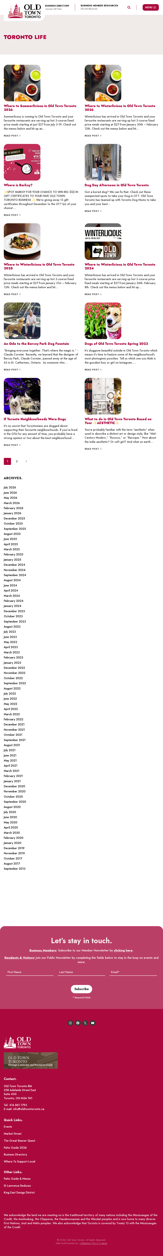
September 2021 (14, 740)
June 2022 (10, 699)
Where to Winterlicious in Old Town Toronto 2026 (120, 108)
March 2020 (12, 833)
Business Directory (15, 1154)
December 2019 (14, 848)
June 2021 (10, 755)
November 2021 (14, 730)
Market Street (12, 1134)
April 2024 (11, 590)
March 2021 (11, 771)
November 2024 (14, 570)
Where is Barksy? (18, 185)
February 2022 (13, 719)
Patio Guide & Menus (17, 1179)
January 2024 (12, 606)
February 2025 (13, 554)
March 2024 (12, 596)
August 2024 (12, 580)
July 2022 (10, 694)
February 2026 (13, 508)
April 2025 (11, 544)
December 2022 (14, 668)
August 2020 (12, 807)
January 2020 (12, 843)
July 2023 (10, 632)
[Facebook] (78, 1023)
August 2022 (12, 688)
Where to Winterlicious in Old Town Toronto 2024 (120, 266)
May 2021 (10, 760)
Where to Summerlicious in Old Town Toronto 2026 (40, 108)
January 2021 (12, 781)
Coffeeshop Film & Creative (93, 1243)
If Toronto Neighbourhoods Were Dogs (35, 419)
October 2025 (13, 524)
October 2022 (13, 678)
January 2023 (12, 663)
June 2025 (10, 539)
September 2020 (15, 802)
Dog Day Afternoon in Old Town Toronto (117, 185)
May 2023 (10, 642)
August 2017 (12, 864)
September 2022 (15, 683)
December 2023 (14, 611)
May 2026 (10, 498)
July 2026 (10, 487)
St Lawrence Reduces (17, 1186)
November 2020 (14, 791)
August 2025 (12, 534)
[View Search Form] (129, 7)
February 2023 (13, 657)
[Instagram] (70, 1023)
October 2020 (13, 797)
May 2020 (10, 822)
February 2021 (13, 776)
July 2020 (10, 812)
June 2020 (10, 817)
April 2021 (10, 766)
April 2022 (11, 709)
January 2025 (12, 560)
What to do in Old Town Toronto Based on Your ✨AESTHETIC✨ (118, 421)
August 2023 (12, 627)
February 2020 (13, 838)
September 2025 (15, 529)
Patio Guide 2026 (15, 1148)
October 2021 (13, 735)
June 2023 (10, 637)
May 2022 (10, 704)
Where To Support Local (19, 1161)
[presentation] (22, 83)
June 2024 (10, 585)
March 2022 (12, 714)
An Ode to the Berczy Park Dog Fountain (36, 343)
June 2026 (10, 493)
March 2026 (12, 503)
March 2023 (12, 652)
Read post (13, 135)
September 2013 (14, 869)
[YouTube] (93, 1023)
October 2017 (13, 858)
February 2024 (13, 601)
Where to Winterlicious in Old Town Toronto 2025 (39, 266)
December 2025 (14, 518)
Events (8, 1127)
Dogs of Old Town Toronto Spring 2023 (116, 343)
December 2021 (14, 724)
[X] (85, 1023)
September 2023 (15, 621)
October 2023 (13, 616)
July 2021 (9, 750)
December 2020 (14, 786)
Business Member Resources (99, 5)
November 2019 (14, 853)
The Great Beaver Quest (19, 1141)
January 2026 (12, 513)
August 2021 (12, 745)
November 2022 (14, 673)
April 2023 (11, 647)
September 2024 (15, 575)
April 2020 (11, 827)
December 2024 (14, 565)
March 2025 (12, 549)
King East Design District (19, 1192)
